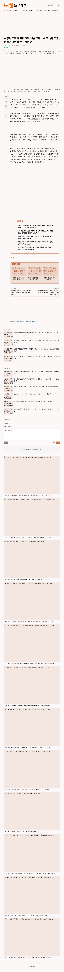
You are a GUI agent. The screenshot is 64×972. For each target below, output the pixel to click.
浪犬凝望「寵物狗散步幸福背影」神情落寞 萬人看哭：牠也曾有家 (35, 237)
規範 (6, 443)
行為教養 (24, 10)
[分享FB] (6, 97)
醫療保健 (40, 10)
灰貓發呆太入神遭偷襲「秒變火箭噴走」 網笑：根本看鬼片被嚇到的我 (35, 248)
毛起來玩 (16, 10)
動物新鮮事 (7, 10)
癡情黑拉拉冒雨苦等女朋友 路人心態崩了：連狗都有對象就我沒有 (35, 243)
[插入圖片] (54, 443)
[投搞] (52, 5)
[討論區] (6, 106)
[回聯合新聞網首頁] (8, 5)
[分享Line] (6, 101)
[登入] (55, 5)
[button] (49, 5)
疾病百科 (47, 10)
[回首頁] (15, 5)
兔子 (12, 258)
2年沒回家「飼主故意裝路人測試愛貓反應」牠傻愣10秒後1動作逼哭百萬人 (36, 232)
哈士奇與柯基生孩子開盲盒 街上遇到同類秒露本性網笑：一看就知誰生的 (35, 226)
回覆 (58, 443)
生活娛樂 (32, 10)
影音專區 (55, 10)
